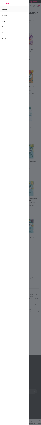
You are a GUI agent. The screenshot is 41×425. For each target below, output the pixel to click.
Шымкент (5, 27)
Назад (7, 3)
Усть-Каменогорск (8, 38)
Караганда (5, 33)
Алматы (4, 15)
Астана (4, 21)
